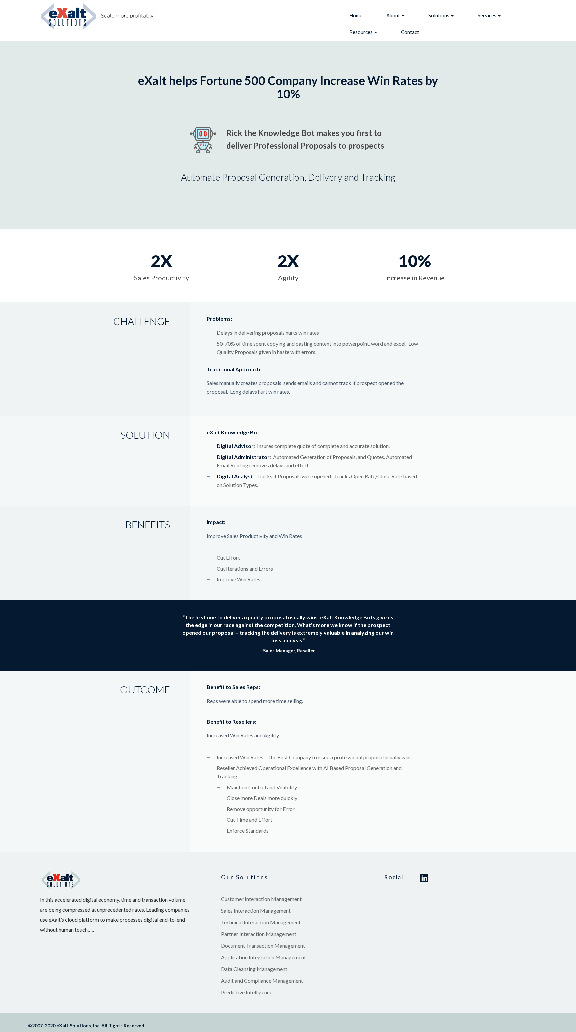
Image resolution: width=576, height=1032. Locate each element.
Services (487, 15)
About (393, 15)
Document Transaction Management (263, 945)
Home (355, 15)
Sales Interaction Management (256, 910)
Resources (361, 32)
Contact (410, 32)
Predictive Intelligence (246, 992)
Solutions (439, 15)
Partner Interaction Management (258, 934)
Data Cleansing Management (254, 969)
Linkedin (424, 878)
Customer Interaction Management (261, 899)
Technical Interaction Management (261, 922)
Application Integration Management (263, 957)
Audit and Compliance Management (262, 980)
